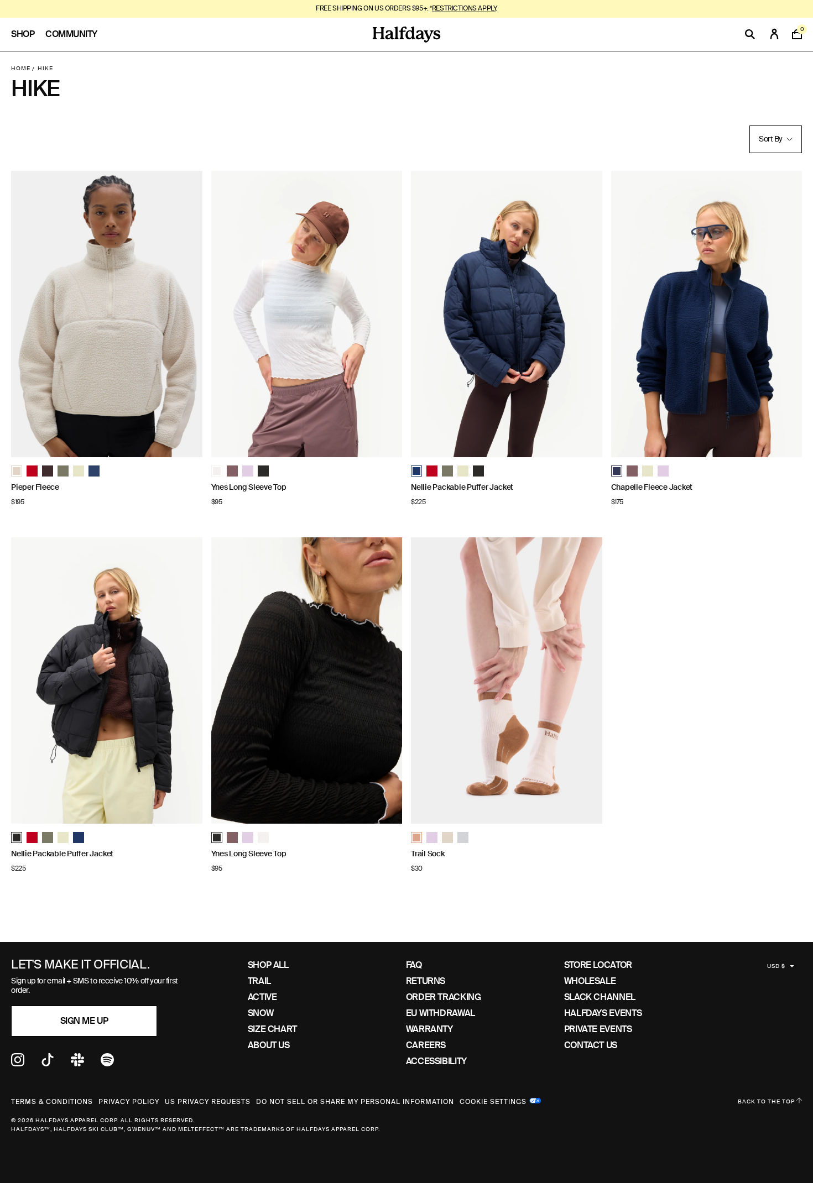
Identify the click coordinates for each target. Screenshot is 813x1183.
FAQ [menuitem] (414, 965)
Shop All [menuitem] (268, 965)
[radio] (16, 471)
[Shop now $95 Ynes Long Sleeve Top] (307, 314)
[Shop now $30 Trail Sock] (506, 680)
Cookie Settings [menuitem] (493, 1100)
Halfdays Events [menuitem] (603, 1013)
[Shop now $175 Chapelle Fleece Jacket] (706, 314)
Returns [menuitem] (425, 981)
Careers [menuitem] (426, 1045)
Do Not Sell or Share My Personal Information (355, 1101)
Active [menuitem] (262, 997)
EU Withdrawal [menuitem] (440, 1013)
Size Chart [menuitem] (272, 1029)
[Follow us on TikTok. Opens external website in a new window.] (47, 1063)
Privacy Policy (128, 1101)
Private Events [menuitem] (598, 1029)
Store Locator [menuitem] (598, 965)
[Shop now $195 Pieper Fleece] (106, 314)
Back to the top (767, 1101)
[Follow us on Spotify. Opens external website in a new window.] (107, 1063)
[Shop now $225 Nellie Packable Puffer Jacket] (506, 314)
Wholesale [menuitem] (590, 981)
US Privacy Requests (208, 1101)
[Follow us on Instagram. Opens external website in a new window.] (17, 1063)
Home (20, 68)
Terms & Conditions (52, 1101)
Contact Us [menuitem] (590, 1045)
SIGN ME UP (84, 1021)
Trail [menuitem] (259, 981)
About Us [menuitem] (269, 1045)
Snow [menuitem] (261, 1013)
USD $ (776, 966)
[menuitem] (28, 34)
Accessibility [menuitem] (436, 1061)
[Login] (774, 34)
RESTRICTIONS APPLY (464, 8)
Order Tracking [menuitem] (443, 997)
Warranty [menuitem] (429, 1029)
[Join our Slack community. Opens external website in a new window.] (77, 1063)
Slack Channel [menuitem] (599, 997)
